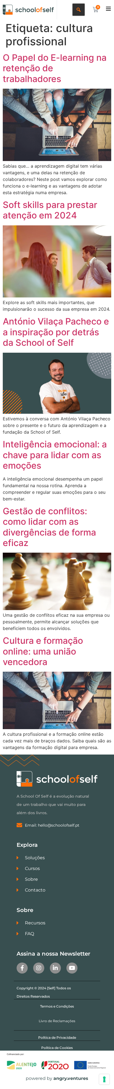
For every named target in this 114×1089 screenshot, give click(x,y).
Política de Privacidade (57, 1037)
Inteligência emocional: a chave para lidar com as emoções (55, 455)
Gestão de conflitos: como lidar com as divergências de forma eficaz (49, 527)
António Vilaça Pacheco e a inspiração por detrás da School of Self (56, 332)
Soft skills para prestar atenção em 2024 (50, 210)
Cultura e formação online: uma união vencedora (43, 651)
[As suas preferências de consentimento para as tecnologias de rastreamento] (104, 1079)
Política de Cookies (57, 1048)
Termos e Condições (57, 1006)
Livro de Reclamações (57, 1021)
